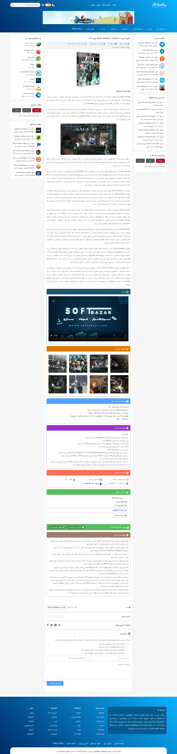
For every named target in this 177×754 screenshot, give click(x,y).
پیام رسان (53, 725)
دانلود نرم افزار (95, 743)
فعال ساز (77, 733)
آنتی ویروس (29, 725)
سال (140, 161)
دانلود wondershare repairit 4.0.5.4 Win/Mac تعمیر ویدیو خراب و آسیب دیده (28, 174)
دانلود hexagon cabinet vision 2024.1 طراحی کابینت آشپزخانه (24, 137)
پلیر (56, 721)
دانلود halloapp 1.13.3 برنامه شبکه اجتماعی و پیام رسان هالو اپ (23, 159)
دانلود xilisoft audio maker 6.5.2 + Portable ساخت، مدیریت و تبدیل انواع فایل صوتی (27, 145)
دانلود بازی (107, 743)
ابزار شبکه (100, 729)
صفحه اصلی (160, 28)
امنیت (103, 28)
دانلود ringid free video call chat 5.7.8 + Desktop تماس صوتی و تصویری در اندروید (150, 73)
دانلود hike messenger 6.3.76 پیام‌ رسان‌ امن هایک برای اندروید (147, 80)
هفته (160, 161)
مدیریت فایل (52, 729)
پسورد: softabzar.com (91, 483)
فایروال (31, 729)
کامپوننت (30, 716)
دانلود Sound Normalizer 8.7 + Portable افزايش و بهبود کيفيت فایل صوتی (27, 166)
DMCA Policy (77, 28)
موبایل (124, 28)
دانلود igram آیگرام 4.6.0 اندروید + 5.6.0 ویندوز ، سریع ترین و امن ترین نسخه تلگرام (150, 66)
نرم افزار (113, 28)
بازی (98, 4)
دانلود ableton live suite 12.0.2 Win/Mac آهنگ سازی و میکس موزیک (27, 130)
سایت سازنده (119, 515)
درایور (32, 712)
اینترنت (101, 725)
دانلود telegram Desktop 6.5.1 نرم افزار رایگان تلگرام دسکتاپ (148, 44)
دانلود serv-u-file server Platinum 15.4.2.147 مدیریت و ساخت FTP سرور (27, 152)
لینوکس (54, 716)
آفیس (78, 712)
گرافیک (31, 721)
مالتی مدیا (100, 716)
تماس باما (106, 4)
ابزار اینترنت (100, 733)
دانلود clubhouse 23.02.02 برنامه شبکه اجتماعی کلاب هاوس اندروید (151, 87)
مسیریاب (53, 733)
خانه (114, 4)
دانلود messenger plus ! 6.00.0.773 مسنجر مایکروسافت (148, 51)
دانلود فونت (90, 28)
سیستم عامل (138, 28)
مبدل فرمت (100, 721)
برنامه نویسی (76, 716)
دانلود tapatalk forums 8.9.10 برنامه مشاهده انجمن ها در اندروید (147, 58)
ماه (150, 161)
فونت (92, 4)
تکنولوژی (30, 733)
